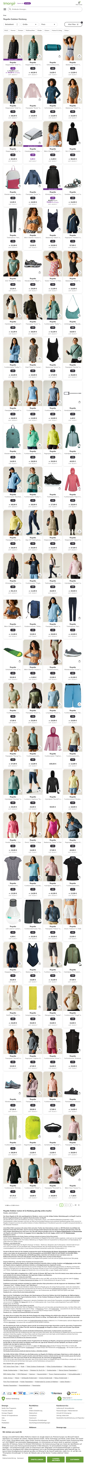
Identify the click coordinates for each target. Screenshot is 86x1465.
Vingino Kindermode (45, 1378)
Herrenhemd (11, 1322)
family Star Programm (9, 1408)
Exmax (55, 1357)
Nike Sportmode (69, 1366)
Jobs (3, 1418)
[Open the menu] (5, 9)
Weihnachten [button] (30, 30)
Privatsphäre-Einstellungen (38, 1420)
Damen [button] (20, 30)
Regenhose (40, 1309)
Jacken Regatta (65, 1382)
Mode (22, 1366)
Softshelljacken (72, 1251)
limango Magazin (7, 1413)
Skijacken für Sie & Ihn (37, 1370)
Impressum (32, 1418)
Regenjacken (16, 1238)
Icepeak (28, 1233)
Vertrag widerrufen (62, 1416)
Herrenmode (40, 1327)
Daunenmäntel (42, 1374)
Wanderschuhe (70, 1233)
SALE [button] (6, 30)
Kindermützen (30, 1347)
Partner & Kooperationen (10, 1416)
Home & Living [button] (57, 30)
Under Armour (8, 1378)
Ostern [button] (47, 30)
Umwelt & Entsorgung (63, 1413)
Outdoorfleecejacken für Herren (39, 1320)
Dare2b (19, 1310)
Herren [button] (13, 30)
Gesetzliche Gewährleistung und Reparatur (70, 1418)
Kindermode (7, 1356)
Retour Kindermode (60, 1378)
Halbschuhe (68, 1263)
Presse (4, 1420)
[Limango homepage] (10, 3)
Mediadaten (5, 1423)
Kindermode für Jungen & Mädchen (46, 1382)
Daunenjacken (63, 1251)
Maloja (17, 1378)
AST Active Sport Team (11, 1366)
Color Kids (39, 1233)
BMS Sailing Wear (45, 1346)
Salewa (23, 1302)
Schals (24, 1270)
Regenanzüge (78, 1231)
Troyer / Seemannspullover (57, 1374)
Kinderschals (61, 1347)
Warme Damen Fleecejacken (68, 1370)
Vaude (53, 1233)
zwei (57, 1267)
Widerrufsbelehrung (35, 1411)
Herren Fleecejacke (14, 1336)
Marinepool (27, 1310)
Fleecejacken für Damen (51, 1251)
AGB (30, 1408)
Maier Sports (24, 1370)
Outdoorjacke (55, 1309)
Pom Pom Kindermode (10, 1382)
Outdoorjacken (51, 1370)
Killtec (16, 1302)
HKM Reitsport (22, 1374)
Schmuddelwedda (74, 1374)
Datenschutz (33, 1413)
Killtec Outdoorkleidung (54, 1366)
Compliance (33, 1416)
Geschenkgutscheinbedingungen (39, 1423)
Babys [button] (66, 30)
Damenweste (16, 1300)
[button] (11, 24)
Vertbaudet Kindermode (29, 1378)
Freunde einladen (7, 1411)
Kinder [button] (40, 30)
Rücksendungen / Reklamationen (67, 1411)
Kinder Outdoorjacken (10, 1370)
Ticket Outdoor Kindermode (35, 1366)
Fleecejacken (18, 1346)
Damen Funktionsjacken (64, 1231)
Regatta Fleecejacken (10, 1385)
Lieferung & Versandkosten (65, 1408)
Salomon (32, 1374)
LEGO (35, 1346)
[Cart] (20, 56)
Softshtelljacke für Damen (59, 1288)
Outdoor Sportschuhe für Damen (29, 1280)
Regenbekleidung (24, 1385)
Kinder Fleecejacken (26, 1382)
